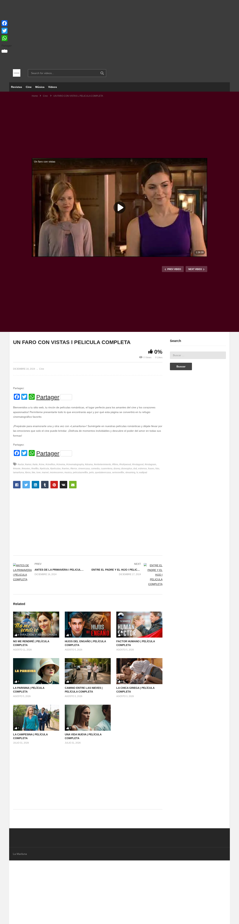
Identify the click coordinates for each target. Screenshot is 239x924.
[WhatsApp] (7, 38)
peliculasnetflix (80, 472)
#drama (89, 464)
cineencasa (84, 468)
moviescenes (56, 472)
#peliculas (55, 468)
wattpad (143, 472)
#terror (73, 468)
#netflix (35, 468)
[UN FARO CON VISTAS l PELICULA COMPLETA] (36, 625)
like (33, 472)
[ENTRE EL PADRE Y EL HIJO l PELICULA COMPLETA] (126, 575)
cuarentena (106, 468)
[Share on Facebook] (17, 484)
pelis (91, 472)
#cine (41, 464)
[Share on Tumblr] (45, 484)
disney (117, 468)
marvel (45, 472)
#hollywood (125, 464)
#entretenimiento (102, 464)
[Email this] (73, 484)
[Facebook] (7, 23)
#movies (26, 468)
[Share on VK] (63, 484)
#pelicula (44, 468)
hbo (157, 468)
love (38, 472)
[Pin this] (54, 484)
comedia (95, 468)
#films (115, 464)
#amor (28, 464)
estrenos (142, 468)
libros (28, 472)
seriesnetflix (118, 472)
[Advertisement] (119, 32)
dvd (135, 468)
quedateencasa (103, 472)
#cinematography (75, 464)
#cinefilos (50, 464)
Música (39, 86)
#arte (35, 464)
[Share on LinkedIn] (35, 484)
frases (151, 468)
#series (65, 468)
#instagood (138, 464)
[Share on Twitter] (26, 484)
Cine (29, 86)
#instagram (150, 464)
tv (137, 472)
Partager (47, 397)
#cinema (60, 464)
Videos (52, 86)
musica (68, 472)
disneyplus (126, 468)
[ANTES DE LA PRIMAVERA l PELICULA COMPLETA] (48, 573)
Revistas (16, 86)
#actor (21, 464)
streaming (130, 472)
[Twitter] (7, 30)
